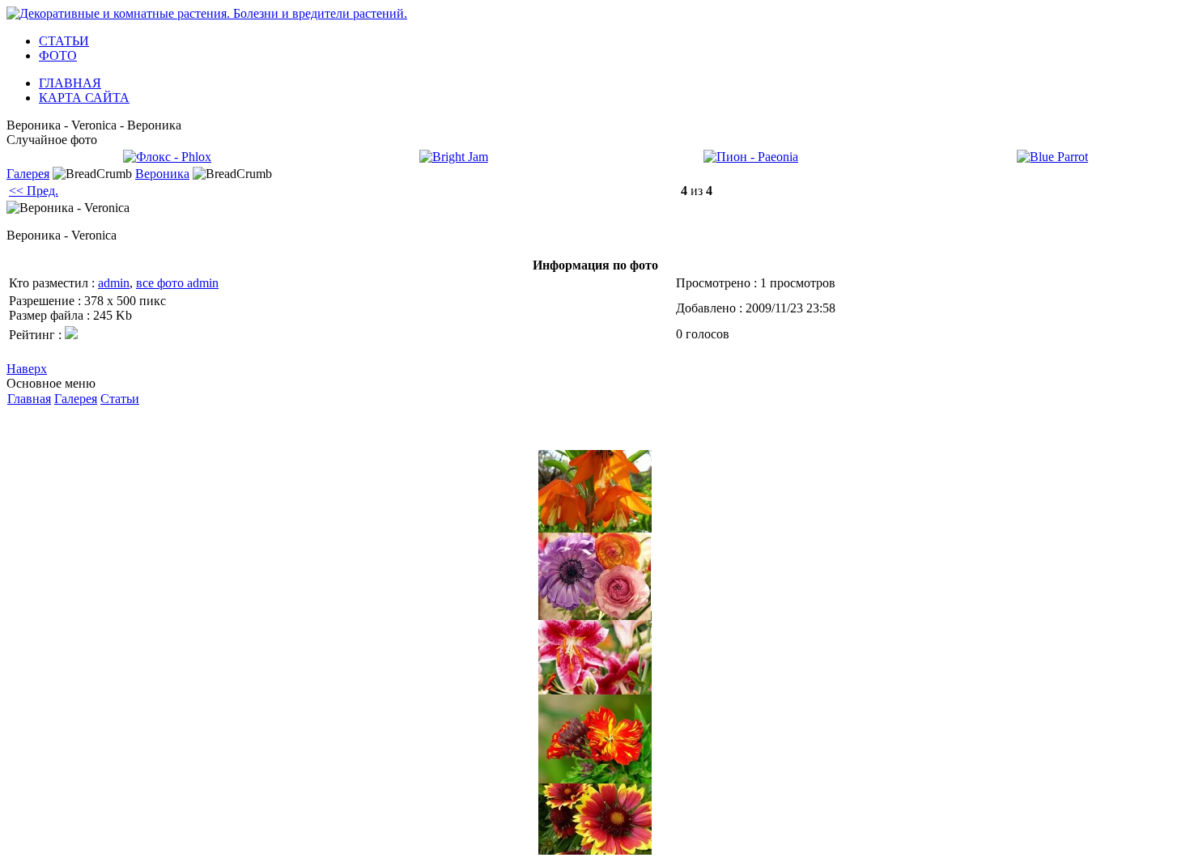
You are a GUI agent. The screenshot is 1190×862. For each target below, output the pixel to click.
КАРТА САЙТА (84, 97)
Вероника (162, 173)
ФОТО (58, 55)
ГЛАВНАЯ (70, 83)
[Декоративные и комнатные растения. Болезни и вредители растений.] (206, 13)
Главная (29, 399)
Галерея (27, 173)
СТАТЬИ (64, 41)
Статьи (119, 399)
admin (114, 283)
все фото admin (177, 283)
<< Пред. (33, 190)
